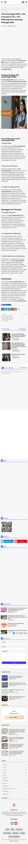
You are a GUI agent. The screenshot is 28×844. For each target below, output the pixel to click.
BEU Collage (14, 780)
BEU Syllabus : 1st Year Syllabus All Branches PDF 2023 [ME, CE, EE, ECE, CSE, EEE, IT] (17, 617)
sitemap (22, 833)
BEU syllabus (14, 791)
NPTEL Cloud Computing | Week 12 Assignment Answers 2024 (17, 697)
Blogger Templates (13, 839)
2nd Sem (14, 769)
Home (2, 8)
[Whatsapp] (9, 309)
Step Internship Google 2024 (18, 354)
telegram (8, 541)
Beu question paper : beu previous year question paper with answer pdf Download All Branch (17, 609)
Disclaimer (15, 833)
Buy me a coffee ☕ (14, 717)
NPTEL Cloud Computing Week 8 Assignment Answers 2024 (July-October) (16, 739)
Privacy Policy (7, 833)
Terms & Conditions (14, 836)
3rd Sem (14, 772)
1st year (14, 767)
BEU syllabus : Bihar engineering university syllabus (16, 624)
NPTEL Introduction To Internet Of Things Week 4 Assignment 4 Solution (17, 683)
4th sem (14, 775)
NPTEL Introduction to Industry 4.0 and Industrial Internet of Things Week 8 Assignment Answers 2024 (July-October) (17, 731)
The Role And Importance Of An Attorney (16, 690)
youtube (22, 541)
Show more (23, 329)
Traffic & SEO (14, 794)
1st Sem (14, 764)
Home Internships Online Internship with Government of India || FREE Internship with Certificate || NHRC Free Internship (19, 345)
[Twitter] (5, 309)
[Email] (15, 309)
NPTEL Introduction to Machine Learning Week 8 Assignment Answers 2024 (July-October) (16, 745)
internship (8, 8)
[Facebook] (2, 309)
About (12, 829)
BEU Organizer (14, 786)
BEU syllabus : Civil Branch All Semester (17, 630)
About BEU (14, 778)
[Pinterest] (12, 309)
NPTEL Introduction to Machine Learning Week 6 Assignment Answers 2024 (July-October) (16, 752)
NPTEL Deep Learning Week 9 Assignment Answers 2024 (16, 677)
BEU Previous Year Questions (14, 788)
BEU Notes (14, 783)
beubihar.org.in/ (14, 841)
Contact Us (19, 829)
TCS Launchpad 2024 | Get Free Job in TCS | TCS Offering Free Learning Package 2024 (18, 335)
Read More (16, 339)
